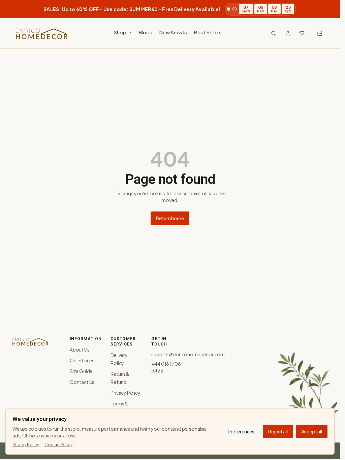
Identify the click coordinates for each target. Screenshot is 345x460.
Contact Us (82, 382)
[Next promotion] (325, 9)
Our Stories (82, 360)
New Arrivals (173, 32)
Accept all (311, 431)
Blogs (145, 32)
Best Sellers (208, 32)
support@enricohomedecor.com (188, 354)
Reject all (277, 431)
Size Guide (81, 371)
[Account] (287, 33)
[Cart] (319, 33)
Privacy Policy (125, 393)
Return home (170, 218)
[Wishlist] (302, 33)
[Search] (273, 33)
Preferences (241, 431)
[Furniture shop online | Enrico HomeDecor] (41, 33)
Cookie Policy (58, 444)
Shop (120, 32)
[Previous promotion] (15, 9)
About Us (80, 350)
